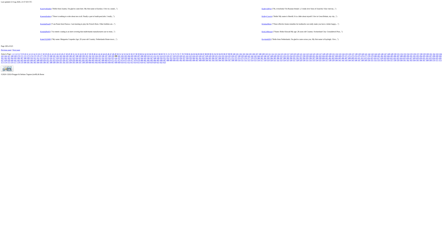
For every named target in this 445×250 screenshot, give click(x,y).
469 (106, 60)
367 (216, 58)
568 (427, 60)
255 (294, 56)
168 (12, 56)
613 (132, 62)
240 (245, 56)
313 (41, 58)
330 (96, 58)
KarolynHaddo (45, 9)
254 (291, 56)
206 (135, 56)
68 (159, 54)
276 (362, 56)
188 (77, 56)
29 (69, 54)
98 (229, 54)
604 (103, 62)
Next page (16, 50)
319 (60, 58)
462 (83, 60)
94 (220, 54)
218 (174, 56)
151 (398, 54)
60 (141, 54)
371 (229, 58)
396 (310, 58)
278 (368, 56)
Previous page (6, 50)
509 (236, 60)
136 (349, 54)
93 (217, 54)
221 (184, 56)
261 (313, 56)
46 (108, 54)
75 (176, 54)
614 (135, 62)
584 (38, 62)
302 (5, 58)
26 (62, 54)
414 (368, 58)
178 (44, 56)
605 (106, 62)
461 (80, 60)
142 (369, 54)
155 (411, 54)
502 (213, 60)
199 (112, 56)
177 (41, 56)
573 (2, 62)
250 (278, 56)
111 (269, 54)
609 (119, 62)
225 (196, 56)
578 (18, 62)
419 (385, 58)
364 (206, 58)
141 (365, 54)
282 (381, 56)
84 (196, 54)
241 (248, 56)
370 (226, 58)
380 (258, 58)
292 (414, 56)
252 (284, 56)
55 (129, 54)
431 (424, 58)
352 (167, 58)
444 (25, 60)
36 (85, 54)
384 (271, 58)
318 (57, 58)
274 (355, 56)
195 (99, 56)
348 (154, 58)
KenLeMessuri (267, 32)
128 (323, 54)
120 (297, 54)
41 (97, 54)
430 (420, 58)
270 (343, 56)
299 (437, 56)
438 (5, 60)
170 (18, 56)
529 (300, 60)
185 (67, 56)
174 (31, 56)
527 (294, 60)
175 (34, 56)
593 (67, 62)
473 (119, 60)
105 (250, 54)
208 (141, 56)
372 (232, 58)
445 (28, 60)
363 (203, 58)
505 (223, 60)
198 (109, 56)
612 (128, 62)
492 (180, 60)
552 (375, 60)
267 (333, 56)
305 (15, 58)
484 (154, 60)
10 (25, 54)
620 (154, 62)
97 (227, 54)
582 (31, 62)
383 (268, 58)
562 (407, 60)
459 (73, 60)
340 (128, 58)
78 (183, 54)
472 (115, 60)
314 (44, 58)
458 (70, 60)
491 (177, 60)
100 (234, 54)
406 (343, 58)
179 (47, 56)
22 (53, 54)
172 (25, 56)
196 (103, 56)
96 (224, 54)
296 (427, 56)
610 (122, 62)
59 (139, 54)
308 (25, 58)
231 (216, 56)
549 (365, 60)
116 (285, 54)
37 (88, 54)
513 (248, 60)
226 (200, 56)
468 (103, 60)
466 (96, 60)
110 (266, 54)
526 (291, 60)
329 (93, 58)
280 (375, 56)
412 (362, 58)
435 (436, 58)
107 (256, 54)
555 (385, 60)
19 (46, 54)
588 (51, 62)
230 (213, 56)
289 (404, 56)
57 (134, 54)
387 (281, 58)
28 (67, 54)
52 (122, 54)
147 (385, 54)
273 (352, 56)
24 (57, 54)
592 (64, 62)
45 (106, 54)
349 (158, 58)
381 (261, 58)
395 (307, 58)
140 (362, 54)
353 (171, 58)
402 (330, 58)
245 (261, 56)
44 (104, 54)
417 (378, 58)
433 (430, 58)
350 (161, 58)
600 (90, 62)
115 (282, 54)
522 (278, 60)
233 (222, 56)
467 (99, 60)
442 (18, 60)
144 (375, 54)
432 (427, 58)
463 (86, 60)
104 (247, 54)
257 (300, 56)
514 (252, 60)
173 (28, 56)
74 (173, 54)
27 (64, 54)
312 (38, 58)
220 (180, 56)
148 (388, 54)
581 (28, 62)
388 (284, 58)
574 (5, 62)
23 (55, 54)
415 (372, 58)
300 (440, 56)
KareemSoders (45, 16)
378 (252, 58)
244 (258, 56)
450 (44, 60)
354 (174, 58)
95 (222, 54)
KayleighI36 (266, 39)
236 (232, 56)
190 (83, 56)
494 (187, 60)
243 (255, 56)
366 (213, 58)
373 (235, 58)
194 (96, 56)
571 (437, 60)
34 (81, 54)
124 (310, 54)
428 (414, 58)
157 (417, 54)
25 (60, 54)
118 (291, 54)
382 (265, 58)
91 (213, 54)
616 (141, 62)
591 (60, 62)
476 (128, 60)
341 (132, 58)
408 (349, 58)
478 (135, 60)
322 (70, 58)
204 (128, 56)
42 (99, 54)
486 (161, 60)
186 (70, 56)
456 (64, 60)
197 (106, 56)
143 (372, 54)
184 (64, 56)
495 (190, 60)
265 (326, 56)
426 (407, 58)
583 (34, 62)
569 (430, 60)
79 (185, 54)
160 (427, 54)
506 (226, 60)
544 (349, 60)
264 (323, 56)
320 (63, 58)
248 (271, 56)
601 (93, 62)
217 (171, 56)
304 (12, 58)
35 (83, 54)
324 (76, 58)
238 (239, 56)
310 (31, 58)
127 (320, 54)
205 (132, 56)
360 (193, 58)
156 (414, 54)
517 (261, 60)
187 (73, 56)
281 (378, 56)
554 (381, 60)
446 (31, 60)
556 (388, 60)
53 (125, 54)
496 (193, 60)
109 (263, 54)
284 (388, 56)
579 (21, 62)
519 (268, 60)
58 (136, 54)
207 (138, 56)
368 (219, 58)
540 (336, 60)
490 (174, 60)
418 (381, 58)
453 (54, 60)
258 (304, 56)
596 (77, 62)
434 (433, 58)
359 (190, 58)
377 (248, 58)
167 (8, 56)
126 (317, 54)
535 (320, 60)
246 (265, 56)
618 (148, 62)
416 (375, 58)
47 (111, 54)
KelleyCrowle (267, 16)
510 (239, 60)
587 (47, 62)
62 (145, 54)
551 (372, 60)
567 (424, 60)
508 (232, 60)
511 (242, 60)
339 (125, 58)
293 (417, 56)
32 (76, 54)
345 (145, 58)
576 (12, 62)
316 (50, 58)
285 (391, 56)
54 (127, 54)
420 (388, 58)
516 (258, 60)
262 (317, 56)
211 (151, 56)
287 (398, 56)
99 (231, 54)
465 (93, 60)
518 (265, 60)
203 (125, 56)
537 (326, 60)
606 (109, 62)
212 (154, 56)
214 (161, 56)
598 (83, 62)
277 (365, 56)
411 (359, 58)
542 (343, 60)
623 (164, 62)
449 (41, 60)
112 (272, 54)
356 (180, 58)
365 (209, 58)
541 (339, 60)
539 (333, 60)
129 (327, 54)
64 (150, 54)
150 (395, 54)
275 (359, 56)
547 (359, 60)
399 (320, 58)
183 (60, 56)
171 (21, 56)
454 (57, 60)
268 (336, 56)
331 (99, 58)
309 (28, 58)
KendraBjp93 (45, 32)
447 (34, 60)
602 (96, 62)
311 (34, 58)
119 (294, 54)
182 (57, 56)
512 (245, 60)
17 (41, 54)
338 (122, 58)
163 (437, 54)
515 (255, 60)
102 (240, 54)
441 (15, 60)
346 (148, 58)
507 (229, 60)
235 (229, 56)
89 (208, 54)
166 (5, 56)
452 (51, 60)
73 (171, 54)
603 (99, 62)
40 (94, 54)
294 (420, 56)
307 (21, 58)
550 (368, 60)
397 (313, 58)
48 (113, 54)
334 (109, 58)
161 (430, 54)
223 (190, 56)
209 (145, 56)
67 (157, 54)
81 (190, 54)
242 (252, 56)
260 (310, 56)
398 (317, 58)
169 (15, 56)
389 (287, 58)
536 (323, 60)
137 (352, 54)
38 (90, 54)
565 (417, 60)
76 (178, 54)
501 (210, 60)
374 (239, 58)
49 (115, 54)
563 (411, 60)
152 (401, 54)
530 (304, 60)
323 (73, 58)
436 (440, 58)
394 (304, 58)
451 (47, 60)
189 (80, 56)
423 (398, 58)
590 (57, 62)
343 (138, 58)
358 (187, 58)
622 (161, 62)
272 (349, 56)
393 (300, 58)
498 (200, 60)
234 (226, 56)
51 (120, 54)
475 (125, 60)
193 (93, 56)
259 (307, 56)
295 (424, 56)
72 (169, 54)
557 (391, 60)
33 (78, 54)
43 (101, 54)
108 (260, 54)
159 (424, 54)
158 (421, 54)
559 (398, 60)
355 (177, 58)
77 (180, 54)
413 (365, 58)
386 (278, 58)
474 (122, 60)
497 (197, 60)
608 (115, 62)
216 (167, 56)
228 (206, 56)
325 (80, 58)
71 (166, 54)
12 (30, 54)
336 (115, 58)
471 (112, 60)
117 (288, 54)
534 (317, 60)
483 (151, 60)
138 (356, 54)
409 (352, 58)
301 (2, 58)
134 (343, 54)
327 (86, 58)
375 (242, 58)
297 (430, 56)
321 (67, 58)
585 (41, 62)
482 (148, 60)
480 (141, 60)
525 (287, 60)
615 (138, 62)
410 (355, 58)
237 (235, 56)
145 (378, 54)
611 (125, 62)
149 (391, 54)
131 (333, 54)
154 (408, 54)
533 (313, 60)
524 (284, 60)
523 (281, 60)
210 (148, 56)
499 (203, 60)
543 (346, 60)
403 (333, 58)
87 (203, 54)
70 (164, 54)
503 (216, 60)
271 (346, 56)
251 (281, 56)
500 (206, 60)
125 (314, 54)
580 (25, 62)
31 (74, 54)
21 (50, 54)
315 (47, 58)
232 (219, 56)
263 (320, 56)
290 (407, 56)
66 (155, 54)
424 (401, 58)
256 (297, 56)
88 (206, 54)
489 (171, 60)
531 (307, 60)
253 (287, 56)
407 (346, 58)
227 (203, 56)
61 (143, 54)
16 (39, 54)
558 (394, 60)
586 (44, 62)
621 (158, 62)
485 (158, 60)
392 (297, 58)
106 (253, 54)
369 (222, 58)
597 (80, 62)
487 (164, 60)
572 (440, 60)
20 (48, 54)
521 (274, 60)
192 (90, 56)
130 (330, 54)
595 (73, 62)
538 (330, 60)
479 (138, 60)
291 (411, 56)
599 (86, 62)
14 (34, 54)
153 (404, 54)
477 (132, 60)
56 (132, 54)
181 (54, 56)
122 (304, 54)
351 (164, 58)
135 (346, 54)
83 (194, 54)
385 (274, 58)
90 (210, 54)
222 (187, 56)
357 (184, 58)
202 (122, 56)
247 (268, 56)
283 (385, 56)
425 (404, 58)
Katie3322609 (45, 39)
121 (301, 54)
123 (307, 54)
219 (177, 56)
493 (184, 60)
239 (242, 56)
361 (196, 58)
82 (192, 54)
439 (8, 60)
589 (54, 62)
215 (164, 56)
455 (60, 60)
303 (8, 58)
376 (245, 58)
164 (440, 54)
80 (187, 54)
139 (359, 54)
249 (274, 56)
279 (372, 56)
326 (83, 58)
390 (291, 58)
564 (414, 60)
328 (89, 58)
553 (378, 60)
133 (340, 54)
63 (148, 54)
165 (2, 56)
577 (15, 62)
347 (151, 58)
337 (119, 58)
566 (420, 60)
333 (106, 58)
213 (158, 56)
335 (112, 58)
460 (77, 60)
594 (70, 62)
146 (382, 54)
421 (391, 58)
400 (323, 58)
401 (326, 58)
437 (2, 60)
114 (279, 54)
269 (339, 56)
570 (433, 60)
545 (352, 60)
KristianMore (266, 24)
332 (102, 58)
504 (219, 60)
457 (67, 60)
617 (145, 62)
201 (119, 56)
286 (394, 56)
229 (209, 56)
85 (199, 54)
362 (200, 58)
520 (271, 60)
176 (38, 56)
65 (152, 54)
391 (294, 58)
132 (336, 54)
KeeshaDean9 (45, 24)
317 (54, 58)
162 (434, 54)
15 (37, 54)
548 (362, 60)
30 (71, 54)
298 (433, 56)
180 (51, 56)
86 (201, 54)
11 (27, 54)
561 (404, 60)
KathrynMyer (267, 9)
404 (336, 58)
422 (394, 58)
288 (401, 56)
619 (151, 62)
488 (167, 60)
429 (417, 58)
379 (255, 58)
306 (18, 58)
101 (237, 54)
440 (12, 60)
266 (330, 56)
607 (112, 62)
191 (86, 56)
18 (43, 54)
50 (118, 54)
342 (135, 58)
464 (90, 60)
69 (162, 54)
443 (21, 60)
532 (310, 60)
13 (32, 54)
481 (145, 60)
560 (401, 60)
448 (38, 60)
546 (355, 60)
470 (109, 60)
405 (339, 58)
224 (193, 56)
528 (297, 60)
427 (411, 58)
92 (215, 54)
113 (275, 54)
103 (243, 54)
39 (92, 54)
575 (8, 62)
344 (141, 58)
